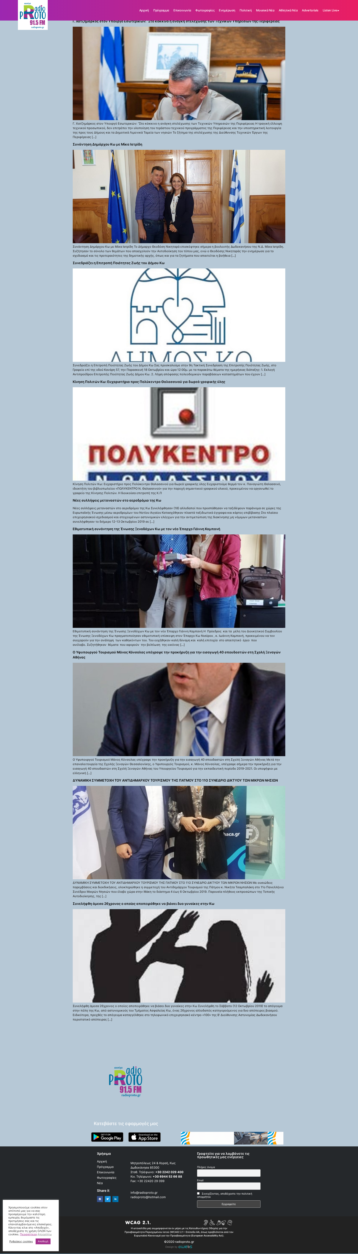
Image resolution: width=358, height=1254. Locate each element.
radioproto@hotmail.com (149, 1197)
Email (200, 1180)
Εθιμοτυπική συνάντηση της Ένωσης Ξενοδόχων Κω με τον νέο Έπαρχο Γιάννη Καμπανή (146, 529)
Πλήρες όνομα (206, 1167)
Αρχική (144, 10)
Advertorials (310, 10)
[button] (100, 1199)
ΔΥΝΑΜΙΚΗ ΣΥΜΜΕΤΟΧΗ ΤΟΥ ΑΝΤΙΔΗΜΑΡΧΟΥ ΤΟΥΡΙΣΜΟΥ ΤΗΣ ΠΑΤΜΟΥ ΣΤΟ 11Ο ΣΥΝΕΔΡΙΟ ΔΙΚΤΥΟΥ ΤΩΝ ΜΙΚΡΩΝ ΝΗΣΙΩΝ (175, 780)
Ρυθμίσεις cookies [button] (21, 1241)
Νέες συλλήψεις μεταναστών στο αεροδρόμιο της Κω (117, 500)
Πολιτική (246, 10)
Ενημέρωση (227, 10)
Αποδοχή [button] (43, 1241)
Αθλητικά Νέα (288, 10)
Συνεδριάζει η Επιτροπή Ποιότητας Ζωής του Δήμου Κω (119, 263)
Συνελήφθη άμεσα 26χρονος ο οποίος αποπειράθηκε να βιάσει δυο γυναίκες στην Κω (143, 904)
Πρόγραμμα (161, 10)
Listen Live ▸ (331, 10)
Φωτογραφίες (205, 10)
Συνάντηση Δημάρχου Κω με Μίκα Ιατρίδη (107, 144)
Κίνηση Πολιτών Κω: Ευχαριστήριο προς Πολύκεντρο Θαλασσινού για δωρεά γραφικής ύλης (149, 382)
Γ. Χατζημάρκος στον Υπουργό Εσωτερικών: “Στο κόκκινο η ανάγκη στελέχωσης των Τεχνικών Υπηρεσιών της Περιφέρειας (176, 21)
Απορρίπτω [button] (44, 1234)
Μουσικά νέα (265, 10)
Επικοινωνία (182, 10)
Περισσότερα (28, 1234)
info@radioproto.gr (144, 1192)
